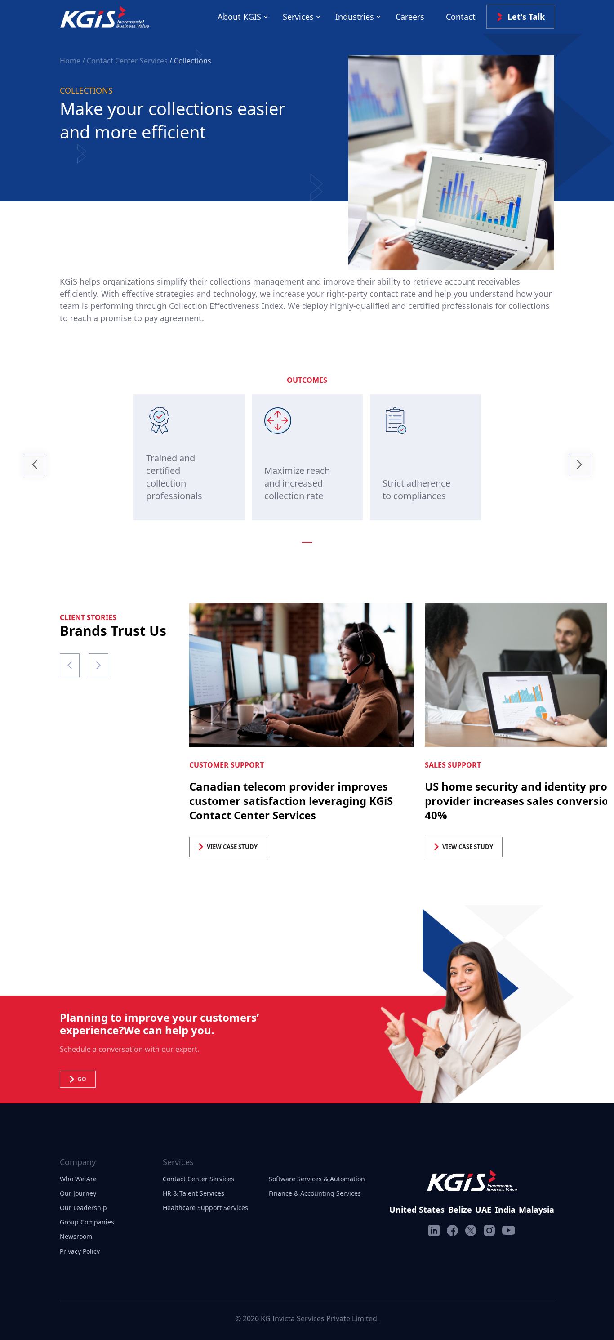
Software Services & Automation (317, 1179)
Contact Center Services (198, 1179)
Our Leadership (83, 1207)
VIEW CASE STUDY (232, 847)
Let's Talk (526, 16)
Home (71, 61)
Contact (461, 16)
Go (82, 1079)
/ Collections (190, 61)
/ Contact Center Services (125, 61)
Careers (410, 16)
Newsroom (76, 1236)
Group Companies (87, 1222)
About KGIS (239, 16)
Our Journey (78, 1193)
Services (298, 16)
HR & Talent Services (193, 1193)
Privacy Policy (80, 1251)
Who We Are (78, 1179)
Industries (354, 16)
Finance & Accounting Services (315, 1193)
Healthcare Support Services (205, 1207)
